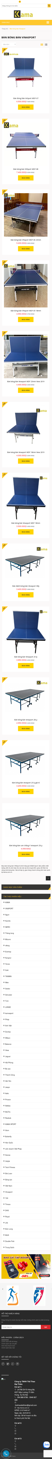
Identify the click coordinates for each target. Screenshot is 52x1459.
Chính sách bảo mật (8, 1348)
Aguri (7, 914)
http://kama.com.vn (23, 1408)
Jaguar (8, 1056)
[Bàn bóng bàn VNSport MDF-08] (26, 144)
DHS (7, 1210)
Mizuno (8, 939)
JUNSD (8, 1007)
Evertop (8, 951)
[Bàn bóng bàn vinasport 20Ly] (26, 699)
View (7, 1050)
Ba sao (8, 1068)
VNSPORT (9, 908)
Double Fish (9, 1241)
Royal (7, 1216)
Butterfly (8, 1136)
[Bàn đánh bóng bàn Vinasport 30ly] (26, 565)
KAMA (7, 902)
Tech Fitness (10, 1167)
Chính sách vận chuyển (9, 1344)
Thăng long (9, 933)
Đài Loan (8, 1173)
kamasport (9, 1013)
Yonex (7, 964)
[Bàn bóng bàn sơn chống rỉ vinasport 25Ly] (26, 824)
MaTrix (7, 1112)
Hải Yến (8, 1081)
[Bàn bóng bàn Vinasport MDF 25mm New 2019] (26, 356)
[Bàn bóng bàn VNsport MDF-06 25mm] (26, 215)
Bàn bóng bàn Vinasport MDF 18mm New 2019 (25, 452)
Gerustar (8, 995)
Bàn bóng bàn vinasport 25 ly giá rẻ (26, 783)
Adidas (7, 1105)
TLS (6, 1001)
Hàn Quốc (9, 1142)
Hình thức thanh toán (8, 1346)
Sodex (7, 988)
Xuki (6, 970)
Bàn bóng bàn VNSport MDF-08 (25, 169)
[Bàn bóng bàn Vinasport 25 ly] (26, 632)
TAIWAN (8, 976)
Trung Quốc (9, 1247)
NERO (7, 927)
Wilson (7, 1038)
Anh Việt (8, 1025)
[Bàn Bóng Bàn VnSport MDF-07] (26, 73)
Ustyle (7, 1161)
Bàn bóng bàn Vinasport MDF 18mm (25, 523)
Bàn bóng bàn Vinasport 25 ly (25, 657)
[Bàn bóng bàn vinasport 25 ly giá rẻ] (26, 761)
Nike (7, 982)
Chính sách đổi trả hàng (9, 1341)
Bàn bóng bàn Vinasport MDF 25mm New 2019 (25, 381)
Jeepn (7, 1087)
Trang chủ (5, 29)
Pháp (7, 1019)
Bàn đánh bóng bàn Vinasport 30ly (25, 586)
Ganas (7, 1155)
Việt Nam (8, 1186)
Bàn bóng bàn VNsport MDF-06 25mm (26, 240)
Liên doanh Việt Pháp (13, 1149)
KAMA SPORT (10, 1124)
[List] (46, 44)
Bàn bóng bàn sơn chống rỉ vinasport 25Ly (25, 845)
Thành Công (10, 1075)
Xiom (7, 1130)
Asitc (7, 1093)
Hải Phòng (9, 1062)
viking (7, 945)
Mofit (7, 1235)
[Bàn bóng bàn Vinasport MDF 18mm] (26, 498)
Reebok (8, 1118)
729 (6, 1198)
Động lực (8, 1179)
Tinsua (7, 1204)
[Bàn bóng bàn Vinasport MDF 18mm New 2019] (26, 427)
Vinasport (8, 1192)
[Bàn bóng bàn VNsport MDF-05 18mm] (26, 285)
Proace (8, 1099)
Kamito (8, 921)
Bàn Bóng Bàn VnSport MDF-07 (25, 98)
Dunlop (8, 1031)
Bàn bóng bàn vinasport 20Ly (25, 720)
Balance (8, 1044)
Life (6, 1222)
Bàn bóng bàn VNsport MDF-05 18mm (26, 311)
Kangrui (8, 958)
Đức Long (9, 1229)
